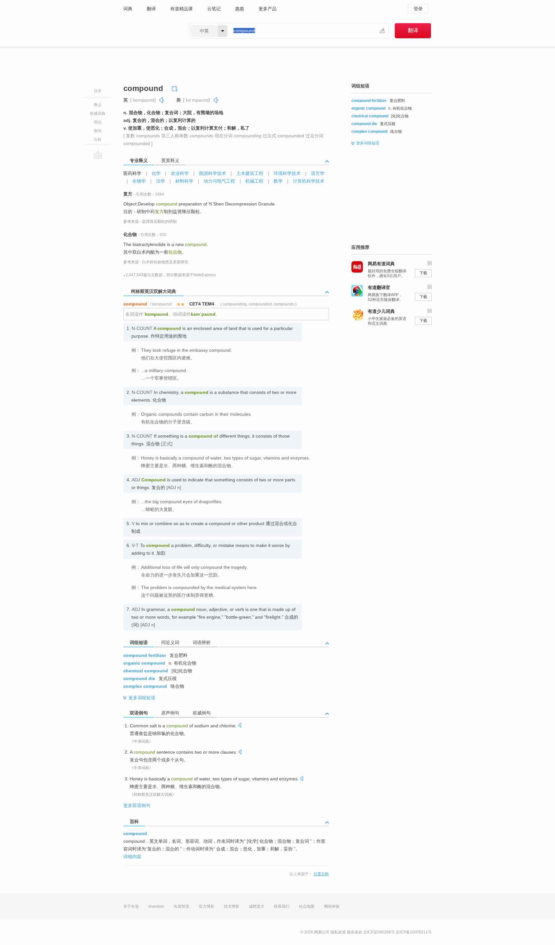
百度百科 (321, 874)
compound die (139, 678)
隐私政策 (338, 932)
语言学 (317, 173)
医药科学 (132, 173)
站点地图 (306, 906)
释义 (97, 105)
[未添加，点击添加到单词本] (176, 88)
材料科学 (184, 181)
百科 (97, 139)
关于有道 (131, 906)
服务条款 (354, 932)
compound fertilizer (144, 655)
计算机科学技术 (308, 181)
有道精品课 (181, 8)
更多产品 (268, 8)
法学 (160, 181)
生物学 (139, 181)
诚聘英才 (256, 906)
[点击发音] (239, 725)
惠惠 (239, 8)
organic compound (144, 663)
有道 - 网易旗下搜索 (149, 31)
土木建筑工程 (249, 173)
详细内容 (132, 856)
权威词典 (97, 113)
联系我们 (281, 906)
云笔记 (214, 8)
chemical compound (145, 670)
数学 (278, 181)
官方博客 (206, 906)
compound (135, 833)
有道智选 (181, 906)
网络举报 (331, 906)
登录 (418, 8)
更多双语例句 (136, 805)
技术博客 (231, 906)
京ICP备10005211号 (414, 932)
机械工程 (254, 181)
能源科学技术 (212, 173)
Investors (156, 906)
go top (98, 155)
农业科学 (180, 173)
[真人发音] (161, 100)
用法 (97, 122)
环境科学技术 (287, 173)
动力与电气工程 (219, 181)
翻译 (151, 8)
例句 (97, 131)
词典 (127, 8)
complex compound (145, 686)
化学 (156, 173)
